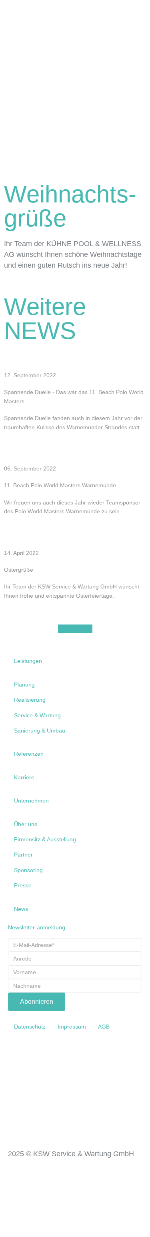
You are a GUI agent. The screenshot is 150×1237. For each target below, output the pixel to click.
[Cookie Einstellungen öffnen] (60, 1232)
